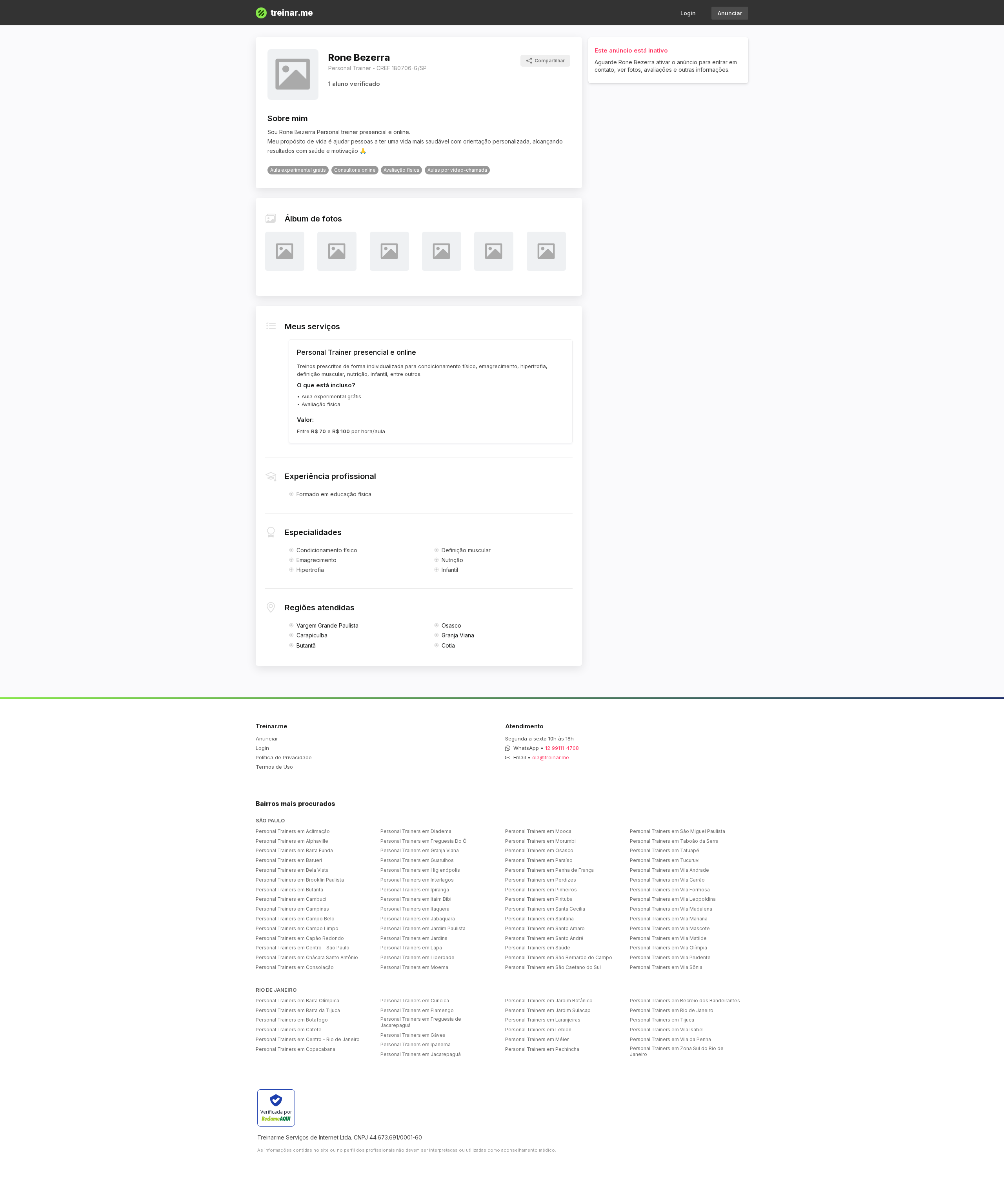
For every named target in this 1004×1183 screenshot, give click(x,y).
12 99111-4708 (562, 748)
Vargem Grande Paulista (327, 625)
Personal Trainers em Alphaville (292, 841)
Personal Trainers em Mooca (538, 831)
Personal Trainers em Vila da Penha (670, 1039)
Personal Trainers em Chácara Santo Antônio (307, 957)
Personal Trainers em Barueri (289, 860)
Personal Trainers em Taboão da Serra (674, 841)
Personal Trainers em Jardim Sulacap (548, 1010)
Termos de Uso (274, 767)
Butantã (306, 645)
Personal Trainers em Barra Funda (294, 850)
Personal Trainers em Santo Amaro (545, 928)
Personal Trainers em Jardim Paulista (423, 928)
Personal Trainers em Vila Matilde (668, 938)
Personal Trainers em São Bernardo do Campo (558, 957)
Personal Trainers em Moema (414, 967)
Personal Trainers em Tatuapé (664, 850)
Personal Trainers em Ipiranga (414, 890)
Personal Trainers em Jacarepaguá (420, 1054)
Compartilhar (550, 61)
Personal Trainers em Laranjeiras (542, 1020)
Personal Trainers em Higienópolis (420, 870)
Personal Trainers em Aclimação (293, 831)
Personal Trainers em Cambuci (291, 899)
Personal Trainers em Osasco (539, 850)
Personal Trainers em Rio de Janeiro (671, 1010)
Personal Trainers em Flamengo (417, 1010)
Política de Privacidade (284, 757)
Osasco (451, 625)
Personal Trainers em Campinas (292, 909)
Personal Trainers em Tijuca (662, 1020)
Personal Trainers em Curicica (414, 1000)
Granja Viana (458, 635)
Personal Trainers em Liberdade (417, 957)
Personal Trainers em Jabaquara (417, 919)
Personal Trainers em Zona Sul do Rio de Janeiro (677, 1051)
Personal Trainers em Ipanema (415, 1044)
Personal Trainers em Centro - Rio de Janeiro (308, 1039)
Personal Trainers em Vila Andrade (669, 870)
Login (688, 13)
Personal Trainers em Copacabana (295, 1049)
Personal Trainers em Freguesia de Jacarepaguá (420, 1022)
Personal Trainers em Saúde (537, 948)
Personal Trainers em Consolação (295, 967)
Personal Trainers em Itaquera (414, 909)
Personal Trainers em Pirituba (539, 899)
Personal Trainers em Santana (539, 919)
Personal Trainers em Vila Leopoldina (673, 899)
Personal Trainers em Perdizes (540, 880)
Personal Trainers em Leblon (538, 1029)
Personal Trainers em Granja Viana (419, 850)
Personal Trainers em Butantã (289, 890)
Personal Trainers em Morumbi (540, 841)
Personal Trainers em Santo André (544, 938)
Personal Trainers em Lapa (411, 948)
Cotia (448, 645)
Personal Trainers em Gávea (413, 1035)
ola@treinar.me (550, 757)
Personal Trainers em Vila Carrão (667, 880)
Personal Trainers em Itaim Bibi (415, 899)
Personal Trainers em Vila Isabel (667, 1029)
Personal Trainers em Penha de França (549, 870)
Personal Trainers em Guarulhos (417, 860)
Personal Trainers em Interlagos (417, 880)
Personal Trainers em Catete (289, 1029)
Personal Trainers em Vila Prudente (670, 957)
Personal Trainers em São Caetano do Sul (553, 967)
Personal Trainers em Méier (537, 1039)
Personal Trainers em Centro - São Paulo (302, 948)
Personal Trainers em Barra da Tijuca (298, 1010)
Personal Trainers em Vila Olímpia (668, 948)
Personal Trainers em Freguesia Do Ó (423, 841)
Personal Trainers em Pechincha (542, 1049)
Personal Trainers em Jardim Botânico (549, 1000)
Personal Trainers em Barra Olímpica (297, 1000)
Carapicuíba (311, 635)
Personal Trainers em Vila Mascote (670, 928)
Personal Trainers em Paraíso (539, 860)
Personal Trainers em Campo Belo (295, 919)
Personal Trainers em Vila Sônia (666, 967)
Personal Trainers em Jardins (413, 938)
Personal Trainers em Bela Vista (292, 870)
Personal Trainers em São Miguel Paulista (677, 831)
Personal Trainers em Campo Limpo (297, 928)
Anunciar (730, 13)
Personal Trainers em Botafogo (292, 1020)
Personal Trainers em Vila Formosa (670, 890)
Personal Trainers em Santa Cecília (545, 909)
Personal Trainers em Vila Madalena (671, 909)
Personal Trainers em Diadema (415, 831)
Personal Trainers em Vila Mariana (669, 919)
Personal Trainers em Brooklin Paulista (300, 880)
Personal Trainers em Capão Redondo (300, 938)
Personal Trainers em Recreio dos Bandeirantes (685, 1000)
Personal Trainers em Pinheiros (541, 890)
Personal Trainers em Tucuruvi (665, 860)
